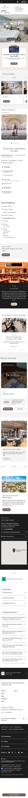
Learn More (6, 254)
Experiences (4, 698)
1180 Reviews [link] (7, 12)
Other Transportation (8, 536)
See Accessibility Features (9, 218)
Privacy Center (17, 766)
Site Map (18, 770)
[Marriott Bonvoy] (23, 2)
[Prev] (3, 77)
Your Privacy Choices (7, 768)
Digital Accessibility (17, 768)
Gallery (15, 690)
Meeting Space (7, 187)
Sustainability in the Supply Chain (8, 770)
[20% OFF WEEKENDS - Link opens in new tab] (14, 127)
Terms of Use (18, 764)
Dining (2, 696)
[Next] (25, 77)
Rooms (2, 693)
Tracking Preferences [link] (5, 764)
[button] (18, 2)
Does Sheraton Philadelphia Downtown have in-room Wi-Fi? (12, 639)
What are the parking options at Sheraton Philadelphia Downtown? (12, 632)
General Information (7, 592)
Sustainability (7, 166)
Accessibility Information (8, 598)
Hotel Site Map (4, 771)
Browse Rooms (8, 408)
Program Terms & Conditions (6, 766)
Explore (14, 304)
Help (9, 771)
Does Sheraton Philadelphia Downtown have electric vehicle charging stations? (12, 653)
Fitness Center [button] (7, 191)
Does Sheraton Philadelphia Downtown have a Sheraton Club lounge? (12, 659)
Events (2, 701)
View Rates (6, 101)
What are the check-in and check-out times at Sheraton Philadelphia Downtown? (13, 618)
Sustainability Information (8, 603)
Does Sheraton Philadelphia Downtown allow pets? (12, 625)
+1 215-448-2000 (7, 529)
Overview (3, 690)
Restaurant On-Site (8, 171)
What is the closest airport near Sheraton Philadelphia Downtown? (12, 646)
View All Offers (4, 112)
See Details (15, 63)
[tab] (7, 155)
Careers (12, 764)
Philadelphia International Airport (11, 532)
